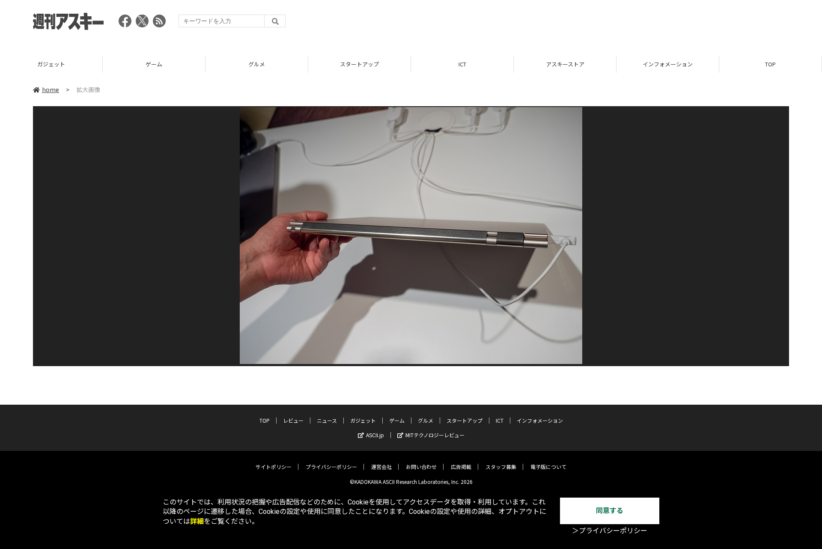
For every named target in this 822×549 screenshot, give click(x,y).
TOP (770, 64)
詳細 (197, 521)
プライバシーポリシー (331, 466)
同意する (609, 511)
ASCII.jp (375, 435)
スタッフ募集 (500, 466)
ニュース (327, 420)
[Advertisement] (633, 23)
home (50, 89)
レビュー (293, 420)
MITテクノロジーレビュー (435, 435)
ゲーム (154, 64)
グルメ (256, 64)
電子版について (548, 466)
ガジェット (51, 64)
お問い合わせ (421, 466)
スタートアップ (359, 64)
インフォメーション (668, 64)
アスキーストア (565, 64)
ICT (462, 64)
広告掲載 (461, 466)
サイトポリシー (274, 466)
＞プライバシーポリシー (609, 531)
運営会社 (381, 466)
